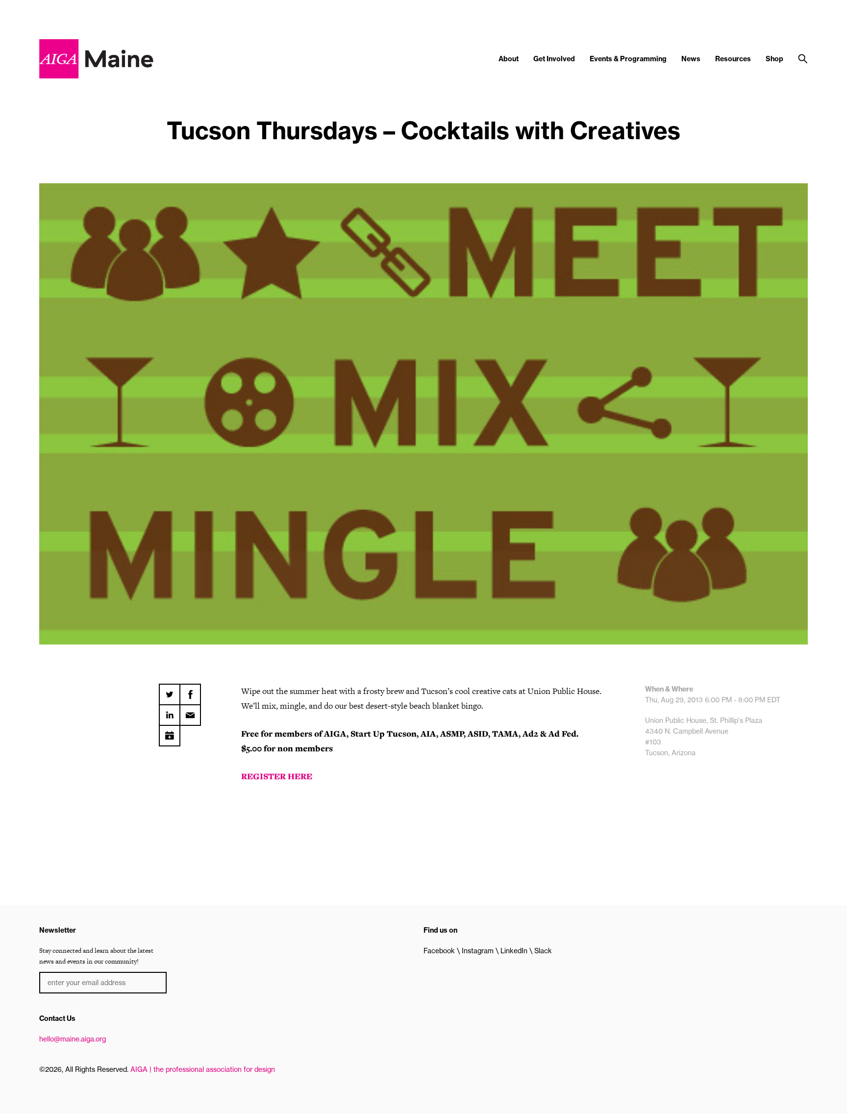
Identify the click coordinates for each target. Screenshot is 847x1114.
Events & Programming (628, 58)
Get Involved (554, 58)
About (508, 58)
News (690, 58)
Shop (774, 58)
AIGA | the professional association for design (202, 1069)
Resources (733, 58)
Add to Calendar (169, 732)
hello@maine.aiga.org (72, 1039)
